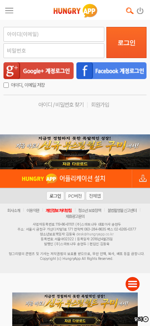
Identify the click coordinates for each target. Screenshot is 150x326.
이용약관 (33, 210)
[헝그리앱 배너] (75, 151)
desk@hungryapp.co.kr (95, 234)
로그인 (126, 42)
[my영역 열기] (9, 9)
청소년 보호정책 (89, 210)
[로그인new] (140, 9)
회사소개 (13, 210)
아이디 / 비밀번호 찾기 (61, 104)
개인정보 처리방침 (59, 210)
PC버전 (75, 196)
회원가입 (100, 104)
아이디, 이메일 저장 (28, 85)
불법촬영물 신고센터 (121, 210)
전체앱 (94, 196)
